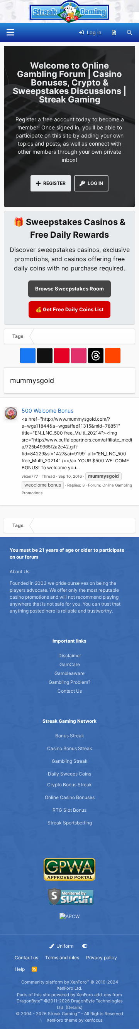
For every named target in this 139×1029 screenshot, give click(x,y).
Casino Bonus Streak (69, 748)
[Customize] (85, 946)
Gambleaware (69, 673)
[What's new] (114, 32)
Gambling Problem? (69, 682)
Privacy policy (101, 957)
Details (74, 1007)
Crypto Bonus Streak (69, 784)
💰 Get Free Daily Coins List (69, 309)
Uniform (64, 946)
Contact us (26, 957)
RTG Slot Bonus (69, 810)
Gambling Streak (70, 761)
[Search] (129, 32)
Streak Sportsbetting (69, 823)
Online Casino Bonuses (70, 797)
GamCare (69, 664)
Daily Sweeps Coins (69, 774)
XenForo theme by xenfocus (75, 1020)
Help (20, 969)
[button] (10, 32)
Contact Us (70, 691)
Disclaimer (69, 655)
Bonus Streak (69, 736)
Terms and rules (62, 957)
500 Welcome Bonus (47, 410)
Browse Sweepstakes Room (69, 288)
